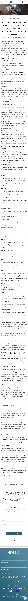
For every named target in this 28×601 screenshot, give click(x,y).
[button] (22, 2)
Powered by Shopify (7, 596)
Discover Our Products (7, 475)
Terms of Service (21, 539)
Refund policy (15, 596)
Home (9, 18)
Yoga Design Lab (15, 18)
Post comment (14, 533)
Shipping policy (18, 598)
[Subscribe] (26, 573)
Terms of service (11, 598)
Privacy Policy (11, 539)
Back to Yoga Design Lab (15, 484)
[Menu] (2, 2)
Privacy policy (22, 596)
